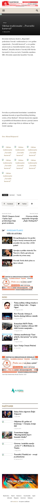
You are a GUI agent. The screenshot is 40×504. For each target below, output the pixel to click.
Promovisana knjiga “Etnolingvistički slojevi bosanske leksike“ (22, 435)
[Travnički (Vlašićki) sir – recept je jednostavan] (7, 457)
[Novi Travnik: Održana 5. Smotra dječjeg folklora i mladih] (7, 316)
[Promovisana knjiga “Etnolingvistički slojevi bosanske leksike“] (7, 435)
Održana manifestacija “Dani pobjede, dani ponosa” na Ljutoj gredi (25, 337)
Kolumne (30, 498)
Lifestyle (5, 22)
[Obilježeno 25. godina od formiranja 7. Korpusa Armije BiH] (7, 424)
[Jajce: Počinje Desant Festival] (7, 348)
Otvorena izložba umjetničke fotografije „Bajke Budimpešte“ (30, 219)
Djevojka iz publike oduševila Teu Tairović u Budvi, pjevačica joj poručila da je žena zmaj (24, 253)
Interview (23, 498)
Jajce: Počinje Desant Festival (25, 346)
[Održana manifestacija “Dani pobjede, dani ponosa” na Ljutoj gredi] (7, 337)
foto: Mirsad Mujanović (10, 136)
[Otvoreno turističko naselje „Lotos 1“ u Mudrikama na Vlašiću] (7, 446)
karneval (12, 195)
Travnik (19, 195)
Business (19, 496)
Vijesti (13, 496)
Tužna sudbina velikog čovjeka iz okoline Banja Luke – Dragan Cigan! (26, 305)
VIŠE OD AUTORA (14, 233)
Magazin (16, 498)
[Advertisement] (20, 79)
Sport (33, 496)
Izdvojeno (5, 243)
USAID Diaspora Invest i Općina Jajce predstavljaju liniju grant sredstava (11, 220)
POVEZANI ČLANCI (15, 230)
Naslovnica (6, 496)
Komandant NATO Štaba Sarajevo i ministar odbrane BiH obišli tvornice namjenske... (25, 326)
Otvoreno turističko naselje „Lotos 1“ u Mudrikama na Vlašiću (24, 446)
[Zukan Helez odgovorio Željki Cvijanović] (7, 414)
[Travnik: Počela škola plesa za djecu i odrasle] (7, 262)
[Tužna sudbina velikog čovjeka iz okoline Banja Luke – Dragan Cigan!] (7, 305)
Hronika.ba (15, 501)
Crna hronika (26, 496)
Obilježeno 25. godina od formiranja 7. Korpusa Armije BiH (25, 424)
